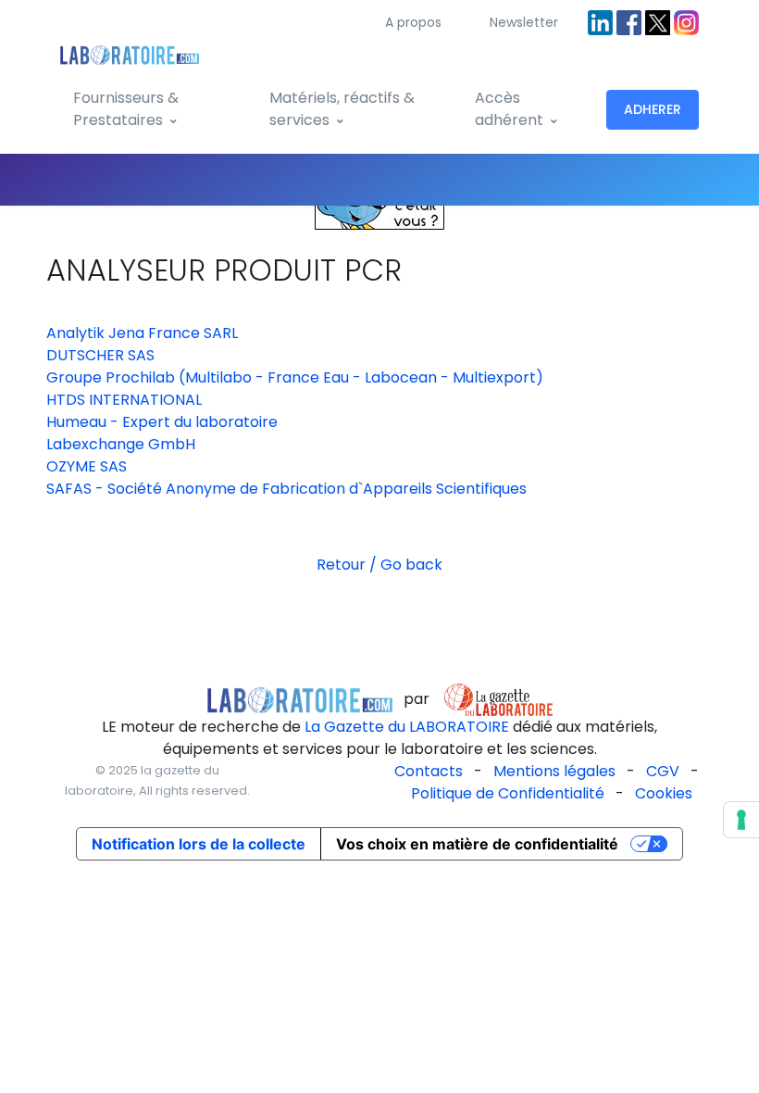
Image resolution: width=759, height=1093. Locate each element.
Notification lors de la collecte (198, 844)
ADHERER (652, 109)
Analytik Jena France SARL (142, 333)
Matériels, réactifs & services (342, 109)
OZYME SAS (86, 466)
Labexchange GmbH (120, 444)
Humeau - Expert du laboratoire (162, 422)
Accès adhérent (509, 109)
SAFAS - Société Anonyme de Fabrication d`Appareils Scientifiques (286, 488)
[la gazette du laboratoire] (299, 699)
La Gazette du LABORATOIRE (407, 726)
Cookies (663, 793)
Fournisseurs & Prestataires (126, 109)
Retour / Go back (379, 564)
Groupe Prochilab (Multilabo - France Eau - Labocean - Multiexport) (294, 377)
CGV (662, 771)
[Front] (129, 51)
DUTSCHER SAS (100, 355)
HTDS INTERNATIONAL (124, 399)
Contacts (428, 771)
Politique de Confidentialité (507, 793)
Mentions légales (554, 771)
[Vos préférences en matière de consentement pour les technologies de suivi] (741, 819)
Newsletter (524, 22)
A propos (413, 22)
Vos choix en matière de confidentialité (477, 844)
